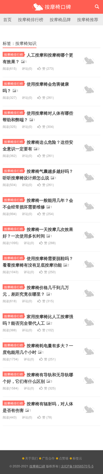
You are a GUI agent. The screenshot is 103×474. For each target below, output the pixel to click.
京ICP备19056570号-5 (77, 466)
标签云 (77, 458)
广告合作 (48, 458)
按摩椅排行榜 (30, 19)
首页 (7, 19)
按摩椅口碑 (51, 7)
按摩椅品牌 (60, 19)
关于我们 (31, 458)
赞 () (48, 68)
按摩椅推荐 (87, 19)
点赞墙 (63, 458)
